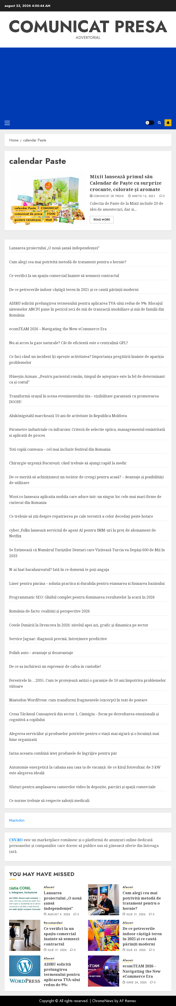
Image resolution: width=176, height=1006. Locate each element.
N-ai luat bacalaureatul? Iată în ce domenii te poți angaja (59, 569)
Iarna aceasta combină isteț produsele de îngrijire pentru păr (63, 753)
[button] (7, 123)
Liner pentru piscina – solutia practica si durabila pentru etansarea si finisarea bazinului (87, 583)
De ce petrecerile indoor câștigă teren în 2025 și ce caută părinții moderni (73, 289)
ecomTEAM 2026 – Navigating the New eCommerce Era (58, 328)
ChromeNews (102, 1000)
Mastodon (17, 820)
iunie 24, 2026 (136, 983)
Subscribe (168, 122)
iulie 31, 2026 (136, 914)
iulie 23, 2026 (136, 950)
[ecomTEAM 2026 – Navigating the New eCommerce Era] (103, 971)
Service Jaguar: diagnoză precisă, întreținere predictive (58, 638)
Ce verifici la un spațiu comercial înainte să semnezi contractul (64, 275)
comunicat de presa (28, 214)
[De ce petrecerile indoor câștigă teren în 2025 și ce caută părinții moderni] (103, 935)
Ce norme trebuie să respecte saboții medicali (49, 800)
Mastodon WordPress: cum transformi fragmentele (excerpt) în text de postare (78, 700)
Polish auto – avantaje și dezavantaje (41, 652)
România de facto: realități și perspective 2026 (49, 611)
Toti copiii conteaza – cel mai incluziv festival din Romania (59, 449)
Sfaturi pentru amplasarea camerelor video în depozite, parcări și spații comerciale (82, 786)
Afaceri (49, 887)
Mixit (49, 220)
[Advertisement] (88, 82)
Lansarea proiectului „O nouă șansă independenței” (54, 247)
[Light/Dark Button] (149, 122)
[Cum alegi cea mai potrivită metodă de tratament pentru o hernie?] (103, 899)
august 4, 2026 (59, 914)
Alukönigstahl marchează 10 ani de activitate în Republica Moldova (68, 415)
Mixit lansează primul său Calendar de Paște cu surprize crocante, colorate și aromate (126, 182)
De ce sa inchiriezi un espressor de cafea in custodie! (55, 666)
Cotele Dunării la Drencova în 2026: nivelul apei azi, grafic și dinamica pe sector (78, 625)
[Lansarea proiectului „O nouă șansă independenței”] (24, 899)
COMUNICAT (50, 208)
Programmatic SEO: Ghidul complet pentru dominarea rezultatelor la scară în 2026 (82, 597)
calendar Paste (25, 208)
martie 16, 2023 (143, 196)
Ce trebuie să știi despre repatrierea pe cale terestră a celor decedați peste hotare (81, 516)
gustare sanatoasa (27, 220)
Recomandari (53, 923)
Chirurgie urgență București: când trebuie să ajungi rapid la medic (68, 463)
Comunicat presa (88, 26)
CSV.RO (16, 839)
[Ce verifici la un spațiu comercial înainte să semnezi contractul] (24, 935)
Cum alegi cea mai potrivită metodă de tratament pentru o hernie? (67, 261)
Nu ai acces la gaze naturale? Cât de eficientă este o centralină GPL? (68, 342)
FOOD (51, 214)
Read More (102, 220)
